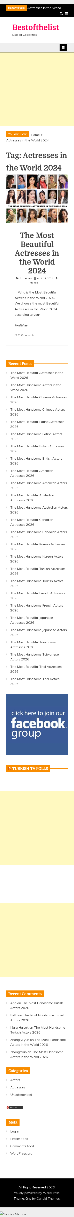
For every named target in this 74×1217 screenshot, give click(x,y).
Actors (15, 1080)
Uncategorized (21, 1095)
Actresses (26, 278)
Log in (14, 1131)
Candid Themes (48, 1198)
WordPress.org (21, 1153)
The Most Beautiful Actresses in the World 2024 (37, 253)
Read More (21, 325)
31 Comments (26, 335)
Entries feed (19, 1139)
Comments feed (22, 1146)
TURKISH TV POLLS (30, 769)
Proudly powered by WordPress (36, 1193)
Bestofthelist (35, 27)
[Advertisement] (37, 89)
